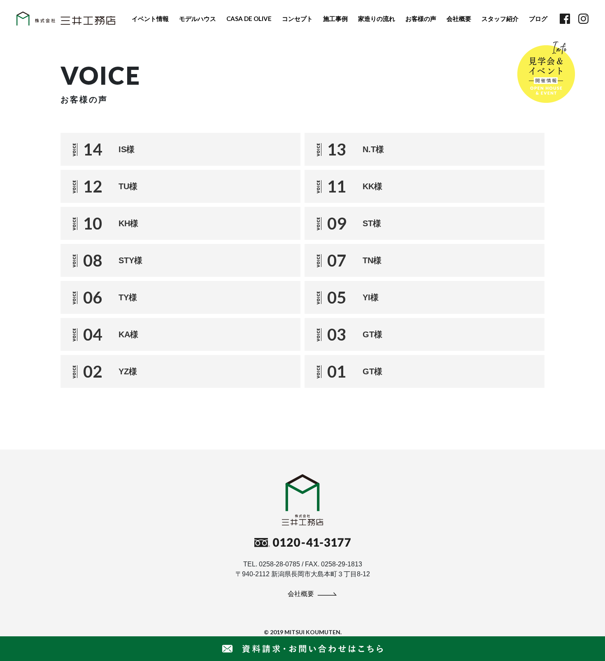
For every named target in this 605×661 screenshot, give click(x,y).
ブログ (538, 18)
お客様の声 (420, 18)
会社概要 (459, 18)
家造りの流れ (376, 18)
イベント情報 (150, 18)
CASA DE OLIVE (249, 18)
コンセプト (297, 18)
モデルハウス (197, 18)
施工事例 (335, 18)
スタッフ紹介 (500, 18)
